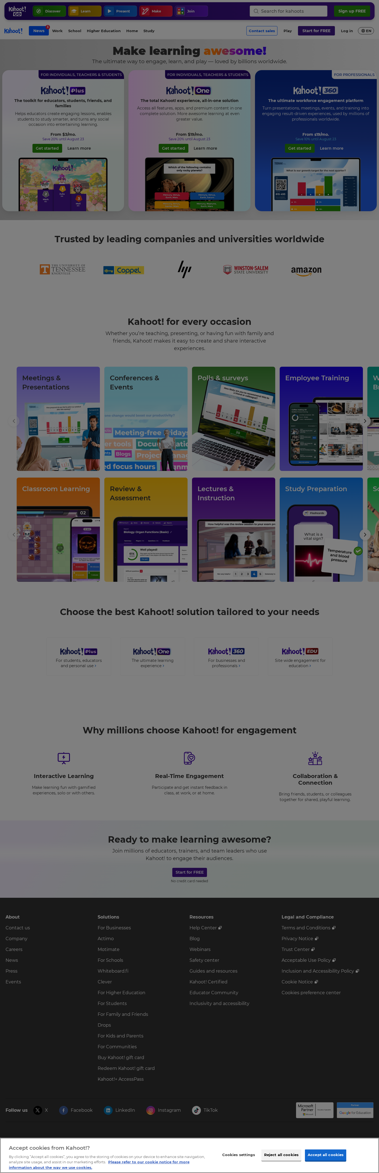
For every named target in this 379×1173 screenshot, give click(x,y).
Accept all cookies (325, 1154)
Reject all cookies (281, 1154)
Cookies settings (238, 1154)
